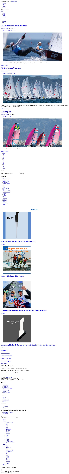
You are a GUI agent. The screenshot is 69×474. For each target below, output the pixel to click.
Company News (6, 178)
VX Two (5, 203)
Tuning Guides (8, 116)
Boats (4, 4)
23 (3, 163)
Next (4, 168)
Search (2, 9)
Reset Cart (5, 413)
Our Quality (6, 400)
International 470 (6, 30)
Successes (13, 30)
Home (4, 3)
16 (3, 154)
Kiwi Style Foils (9, 441)
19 (3, 158)
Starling (5, 198)
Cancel (2, 472)
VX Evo (5, 200)
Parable (7, 439)
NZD (2, 11)
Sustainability (6, 390)
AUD (4, 17)
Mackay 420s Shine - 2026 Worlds (12, 276)
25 (3, 165)
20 (3, 159)
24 (3, 164)
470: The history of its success (11, 68)
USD (4, 14)
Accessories (5, 398)
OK (4, 194)
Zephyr (4, 204)
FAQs (4, 401)
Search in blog (4, 173)
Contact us (5, 406)
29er (4, 185)
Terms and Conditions (8, 412)
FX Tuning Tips (6, 112)
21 (3, 160)
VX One (5, 201)
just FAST (5, 180)
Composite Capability (7, 388)
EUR (4, 13)
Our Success (6, 387)
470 (7, 425)
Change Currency (8, 472)
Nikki (4, 193)
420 (7, 427)
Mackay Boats (5, 28)
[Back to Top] (1, 416)
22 (3, 162)
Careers (4, 391)
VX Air (7, 434)
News (4, 7)
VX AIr (5, 199)
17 (3, 155)
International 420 (6, 190)
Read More (3, 244)
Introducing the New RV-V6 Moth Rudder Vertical (18, 241)
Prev (4, 153)
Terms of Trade (6, 392)
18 (3, 157)
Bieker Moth (6, 188)
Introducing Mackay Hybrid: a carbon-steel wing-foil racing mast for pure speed (28, 345)
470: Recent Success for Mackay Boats (14, 25)
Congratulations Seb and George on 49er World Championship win (24, 310)
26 (3, 166)
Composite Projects (10, 442)
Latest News (6, 181)
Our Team (5, 386)
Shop (4, 6)
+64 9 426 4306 (8, 377)
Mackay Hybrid (9, 422)
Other (4, 195)
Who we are (5, 385)
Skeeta (4, 196)
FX (4, 116)
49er (4, 187)
